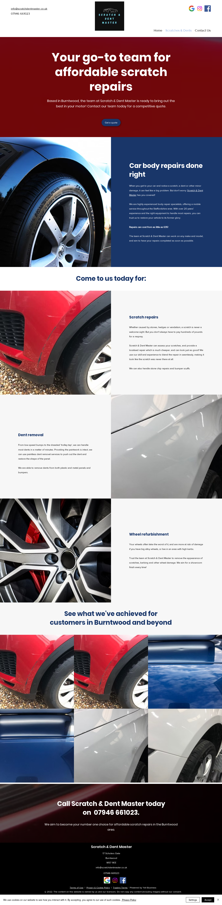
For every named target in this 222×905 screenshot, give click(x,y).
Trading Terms (120, 887)
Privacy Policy (128, 899)
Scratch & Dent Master (111, 846)
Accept (207, 899)
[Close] (218, 899)
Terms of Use (76, 887)
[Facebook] (207, 8)
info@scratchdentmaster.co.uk (111, 867)
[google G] (192, 8)
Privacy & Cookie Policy (98, 887)
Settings (193, 899)
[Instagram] (199, 8)
